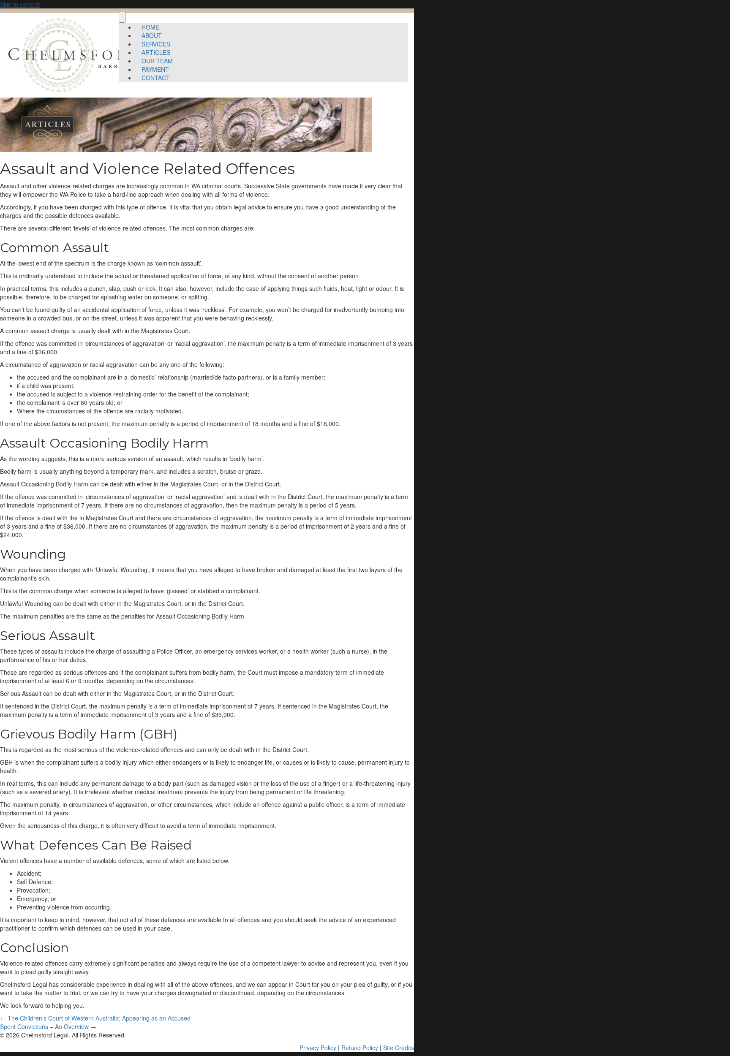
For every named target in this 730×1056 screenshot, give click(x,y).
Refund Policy (359, 1047)
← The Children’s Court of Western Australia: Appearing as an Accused (95, 1018)
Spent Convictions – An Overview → (48, 1026)
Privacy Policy (318, 1047)
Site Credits (398, 1047)
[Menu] (122, 17)
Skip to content (20, 4)
